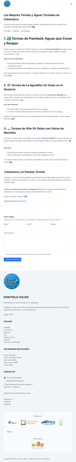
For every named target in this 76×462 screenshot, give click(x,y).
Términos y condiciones (12, 342)
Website (53, 224)
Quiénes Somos (9, 337)
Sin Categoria (25, 31)
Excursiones (8, 330)
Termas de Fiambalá (11, 362)
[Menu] (71, 4)
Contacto (7, 340)
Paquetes (7, 327)
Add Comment (9, 233)
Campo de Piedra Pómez (12, 357)
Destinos (7, 332)
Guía (5, 335)
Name (6, 224)
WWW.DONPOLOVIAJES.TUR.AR (15, 201)
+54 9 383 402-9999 (13, 378)
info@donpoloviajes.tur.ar (15, 381)
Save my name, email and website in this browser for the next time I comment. (29, 254)
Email (29, 224)
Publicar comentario (12, 259)
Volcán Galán (8, 365)
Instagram (7, 404)
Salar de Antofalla (10, 360)
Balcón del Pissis (9, 355)
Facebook (7, 402)
